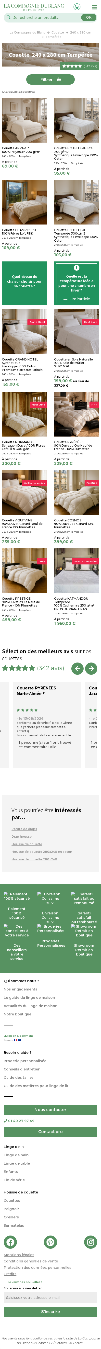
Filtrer (46, 79)
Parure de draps (24, 829)
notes (76, 1343)
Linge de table (17, 1163)
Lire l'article (79, 299)
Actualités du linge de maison (31, 1006)
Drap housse (22, 836)
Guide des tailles (19, 1077)
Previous (77, 669)
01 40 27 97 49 (21, 1121)
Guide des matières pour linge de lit (36, 1086)
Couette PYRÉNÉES (36, 688)
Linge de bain (16, 1155)
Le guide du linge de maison (29, 997)
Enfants (11, 1171)
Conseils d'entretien (22, 1069)
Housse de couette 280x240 (34, 859)
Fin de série (14, 1180)
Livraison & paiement (18, 1038)
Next (91, 669)
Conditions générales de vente (31, 1261)
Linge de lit (14, 1147)
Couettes (12, 1200)
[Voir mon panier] (76, 6)
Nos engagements (20, 989)
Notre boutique (17, 1014)
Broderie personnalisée (25, 1061)
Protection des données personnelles (37, 1267)
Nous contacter (50, 1109)
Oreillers (11, 1217)
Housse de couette (27, 844)
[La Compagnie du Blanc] (34, 7)
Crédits (10, 1274)
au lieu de (81, 381)
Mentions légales (19, 1255)
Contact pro (50, 1131)
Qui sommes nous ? (21, 981)
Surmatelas (14, 1225)
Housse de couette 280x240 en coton (42, 852)
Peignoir (11, 1209)
